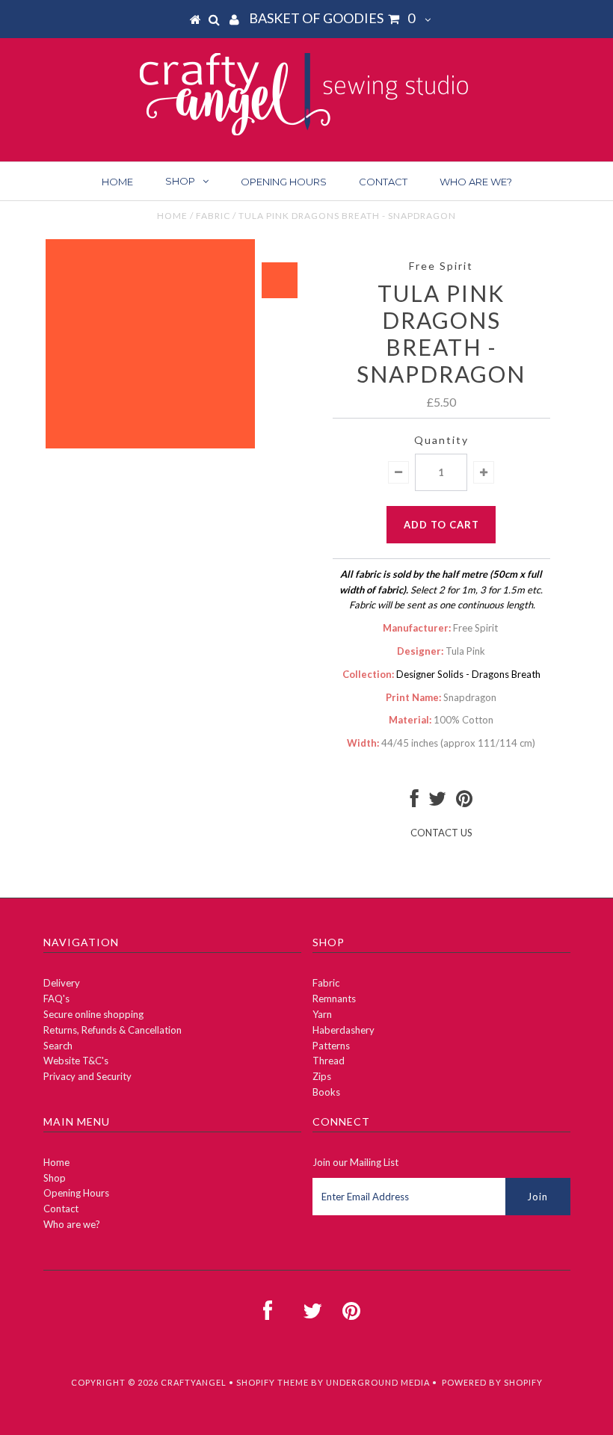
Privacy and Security (87, 1076)
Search (58, 1046)
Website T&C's (75, 1061)
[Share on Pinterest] (464, 802)
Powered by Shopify (492, 1382)
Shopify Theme (272, 1382)
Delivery (61, 983)
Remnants (334, 998)
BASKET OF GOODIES (332, 18)
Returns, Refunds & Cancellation (112, 1030)
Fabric (213, 215)
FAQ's (56, 998)
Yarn (322, 1014)
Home (117, 182)
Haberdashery (343, 1030)
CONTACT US (441, 833)
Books (326, 1092)
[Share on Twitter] (437, 802)
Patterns (331, 1046)
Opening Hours (284, 182)
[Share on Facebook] (414, 802)
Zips (321, 1076)
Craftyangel (194, 1382)
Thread (328, 1061)
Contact (383, 182)
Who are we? (476, 182)
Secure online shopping (93, 1014)
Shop (180, 181)
